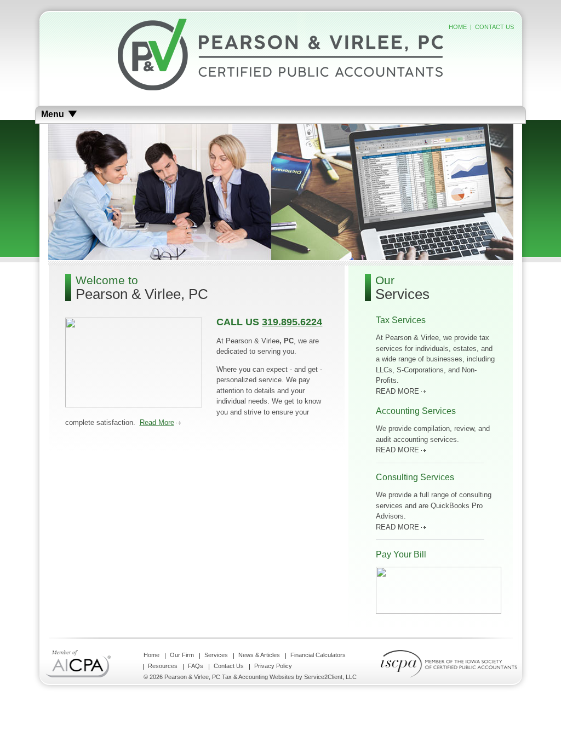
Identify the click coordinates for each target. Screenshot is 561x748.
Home (151, 655)
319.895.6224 (292, 322)
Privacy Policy (273, 666)
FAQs (195, 666)
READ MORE (397, 391)
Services (216, 655)
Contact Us (229, 666)
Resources (163, 666)
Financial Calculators (318, 655)
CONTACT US (494, 27)
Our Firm (182, 655)
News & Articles (259, 655)
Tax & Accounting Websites (259, 677)
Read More (157, 422)
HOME (458, 27)
